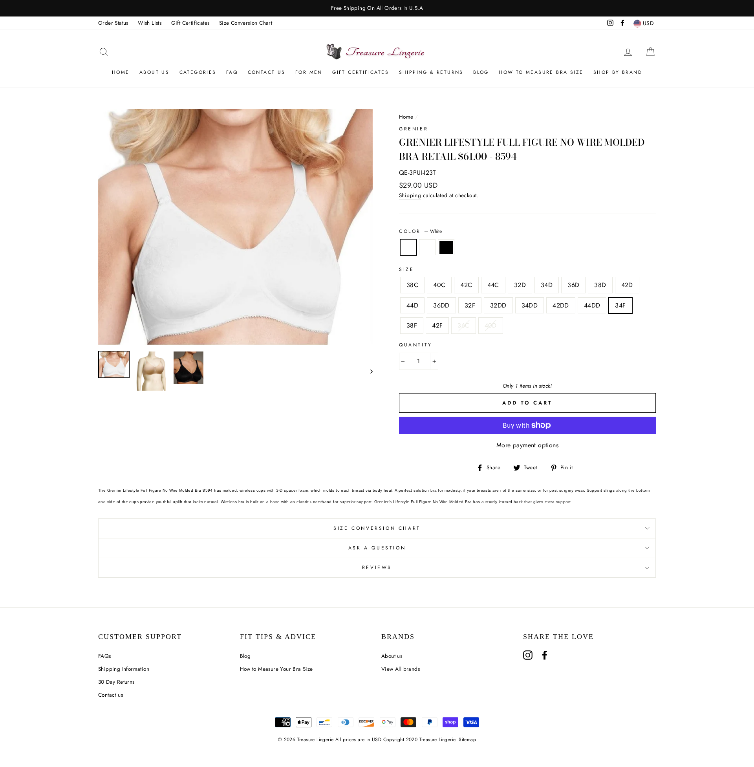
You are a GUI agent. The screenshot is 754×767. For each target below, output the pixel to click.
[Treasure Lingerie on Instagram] (528, 655)
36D (573, 284)
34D (547, 284)
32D (520, 284)
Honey (427, 247)
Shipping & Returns (431, 72)
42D (627, 284)
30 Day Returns (116, 682)
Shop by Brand (617, 72)
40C (439, 284)
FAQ (232, 72)
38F (411, 325)
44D (412, 305)
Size (406, 269)
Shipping (410, 195)
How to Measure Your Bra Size (276, 669)
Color (420, 231)
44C (493, 284)
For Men (308, 72)
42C (466, 284)
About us (154, 72)
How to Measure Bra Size (541, 72)
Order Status (113, 23)
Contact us (110, 695)
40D (491, 325)
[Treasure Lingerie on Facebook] (544, 655)
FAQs (104, 656)
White (408, 247)
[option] (377, 8)
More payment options (527, 445)
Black (446, 247)
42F (437, 325)
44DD (592, 305)
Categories (197, 72)
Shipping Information (123, 669)
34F (620, 305)
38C (412, 284)
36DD (441, 305)
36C (463, 325)
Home (121, 72)
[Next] (368, 371)
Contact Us (266, 72)
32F (470, 305)
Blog (481, 72)
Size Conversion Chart (245, 23)
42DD (561, 305)
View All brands (400, 669)
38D (600, 284)
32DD (498, 305)
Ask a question (377, 547)
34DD (530, 305)
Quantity (415, 344)
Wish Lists (149, 23)
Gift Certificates (190, 23)
